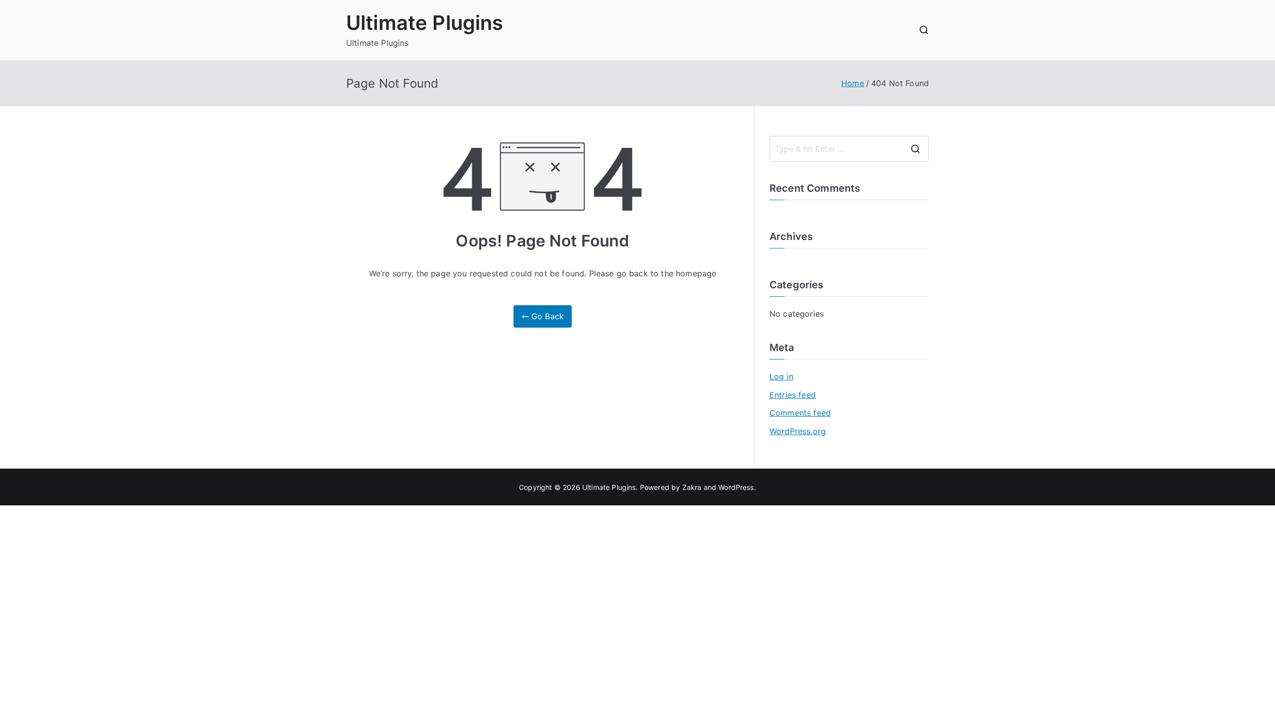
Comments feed (800, 413)
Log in (781, 376)
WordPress (736, 487)
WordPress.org (797, 431)
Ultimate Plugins (425, 22)
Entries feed (792, 395)
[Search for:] (849, 148)
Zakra (692, 487)
